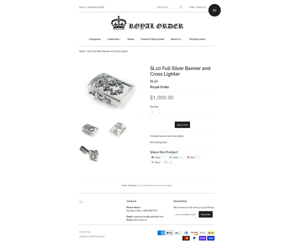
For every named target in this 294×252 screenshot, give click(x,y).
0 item (192, 7)
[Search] (181, 7)
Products (132, 185)
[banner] (147, 23)
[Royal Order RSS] (81, 201)
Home (82, 51)
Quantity (154, 106)
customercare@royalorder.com (149, 216)
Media (131, 39)
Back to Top (84, 232)
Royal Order (159, 87)
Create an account (96, 7)
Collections (113, 39)
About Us (176, 39)
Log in (82, 7)
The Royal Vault (197, 39)
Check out (201, 7)
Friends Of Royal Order (152, 39)
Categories (95, 39)
